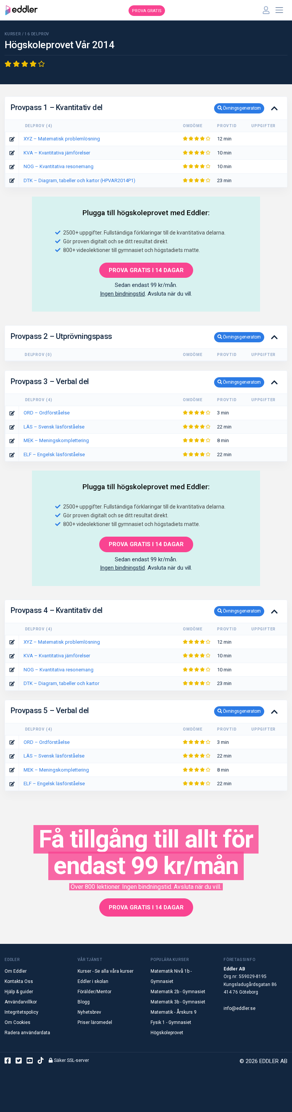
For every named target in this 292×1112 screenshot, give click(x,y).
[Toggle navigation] (279, 10)
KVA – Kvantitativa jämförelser (57, 153)
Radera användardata (27, 1032)
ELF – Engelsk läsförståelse (54, 454)
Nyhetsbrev (89, 1012)
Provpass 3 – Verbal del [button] (136, 381)
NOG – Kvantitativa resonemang (59, 166)
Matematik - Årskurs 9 (174, 1012)
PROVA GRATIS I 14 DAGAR (146, 270)
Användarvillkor (21, 1002)
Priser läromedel (95, 1022)
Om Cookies (17, 1022)
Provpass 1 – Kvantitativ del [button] (136, 107)
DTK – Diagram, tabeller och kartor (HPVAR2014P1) (79, 180)
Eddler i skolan (93, 981)
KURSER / (15, 34)
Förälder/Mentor (94, 991)
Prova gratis (147, 10)
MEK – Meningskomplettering (56, 440)
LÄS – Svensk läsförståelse (54, 427)
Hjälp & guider (19, 991)
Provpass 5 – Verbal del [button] (136, 710)
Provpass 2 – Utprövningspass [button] (136, 336)
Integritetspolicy (21, 1012)
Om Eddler (16, 971)
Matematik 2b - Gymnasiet (178, 991)
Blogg (84, 1002)
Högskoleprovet (167, 1032)
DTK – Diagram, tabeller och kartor (61, 683)
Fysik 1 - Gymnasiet (171, 1022)
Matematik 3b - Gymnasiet (178, 1002)
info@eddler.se (240, 1008)
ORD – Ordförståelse (47, 413)
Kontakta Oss (19, 981)
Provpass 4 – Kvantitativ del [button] (136, 610)
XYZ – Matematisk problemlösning (62, 139)
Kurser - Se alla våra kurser (105, 971)
